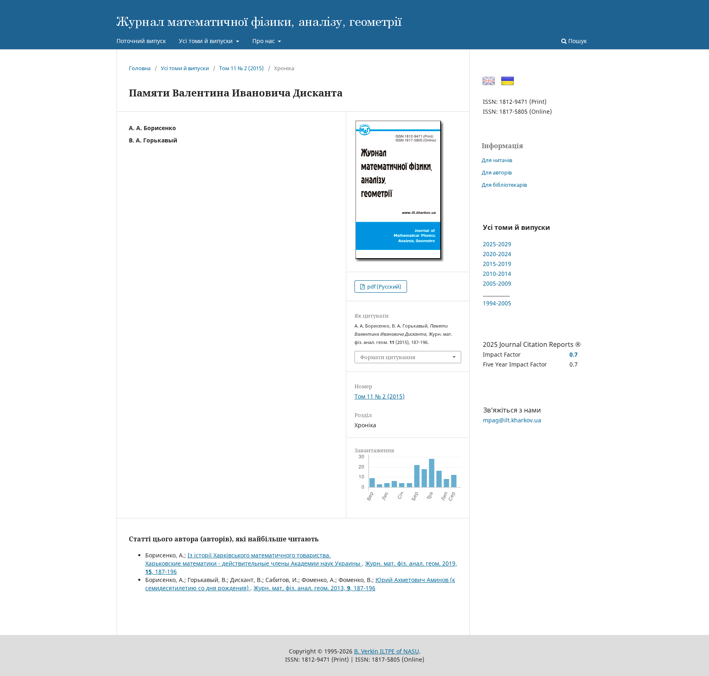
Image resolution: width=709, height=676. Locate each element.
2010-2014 (497, 273)
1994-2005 (497, 303)
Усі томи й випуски (206, 41)
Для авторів (497, 172)
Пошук (577, 41)
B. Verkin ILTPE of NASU (386, 651)
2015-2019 (497, 264)
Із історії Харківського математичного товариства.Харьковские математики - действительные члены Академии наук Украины (253, 559)
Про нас (264, 41)
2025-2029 (497, 244)
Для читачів (497, 160)
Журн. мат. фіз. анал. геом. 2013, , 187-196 (314, 588)
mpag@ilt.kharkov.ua (512, 420)
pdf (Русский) (383, 286)
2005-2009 (497, 283)
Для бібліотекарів (504, 184)
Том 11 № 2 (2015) (241, 68)
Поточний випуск (141, 41)
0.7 (573, 354)
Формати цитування (387, 357)
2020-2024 (497, 254)
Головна (140, 68)
